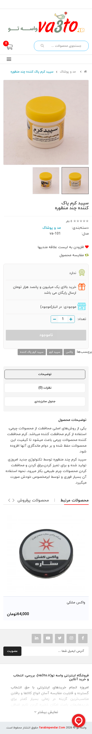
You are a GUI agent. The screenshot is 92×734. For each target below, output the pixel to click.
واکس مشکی (76, 602)
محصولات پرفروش (33, 500)
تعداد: (81, 319)
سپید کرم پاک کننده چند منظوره (31, 72)
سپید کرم (54, 352)
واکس (69, 352)
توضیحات (45, 374)
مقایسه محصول (72, 255)
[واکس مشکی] (46, 554)
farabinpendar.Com (52, 728)
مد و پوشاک (68, 72)
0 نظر (69, 221)
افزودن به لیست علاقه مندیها (61, 247)
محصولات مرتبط (75, 500)
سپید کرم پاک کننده (32, 352)
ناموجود (46, 335)
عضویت (12, 651)
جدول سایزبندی (44, 401)
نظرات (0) (45, 388)
